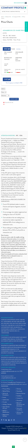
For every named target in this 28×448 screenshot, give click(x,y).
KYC (17, 135)
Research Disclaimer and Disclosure (20, 404)
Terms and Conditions (19, 409)
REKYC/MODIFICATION (19, 3)
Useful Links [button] (6, 400)
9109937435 (4, 386)
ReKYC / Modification (6, 411)
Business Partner (21, 393)
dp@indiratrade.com (14, 305)
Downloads (19, 391)
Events (4, 397)
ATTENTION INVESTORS (8, 135)
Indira (13, 447)
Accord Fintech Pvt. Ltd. (14, 430)
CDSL (20, 135)
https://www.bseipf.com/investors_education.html (14, 254)
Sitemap (19, 389)
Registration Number (6, 415)
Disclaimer (19, 400)
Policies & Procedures (5, 394)
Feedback (19, 396)
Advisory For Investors (20, 413)
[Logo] (5, 3)
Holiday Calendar (7, 404)
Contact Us (20, 398)
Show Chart (14, 99)
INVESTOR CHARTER (7, 380)
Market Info (8, 16)
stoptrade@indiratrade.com (14, 384)
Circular (5, 402)
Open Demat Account (6, 407)
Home (2, 16)
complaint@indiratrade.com (8, 378)
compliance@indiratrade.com (9, 371)
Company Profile (17, 16)
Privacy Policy (6, 389)
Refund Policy (6, 391)
